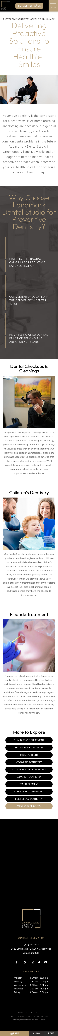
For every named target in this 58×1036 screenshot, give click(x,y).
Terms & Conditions (41, 1016)
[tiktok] (39, 962)
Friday (17, 992)
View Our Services (29, 806)
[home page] (5, 6)
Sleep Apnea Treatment (29, 792)
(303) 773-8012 (31, 945)
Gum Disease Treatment (29, 740)
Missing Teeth (29, 755)
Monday (18, 978)
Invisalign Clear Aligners (29, 770)
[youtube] (45, 962)
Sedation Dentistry (29, 777)
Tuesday (18, 981)
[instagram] (33, 962)
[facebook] (16, 962)
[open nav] (53, 5)
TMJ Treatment (29, 784)
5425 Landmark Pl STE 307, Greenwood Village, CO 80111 (31, 951)
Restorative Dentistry (29, 748)
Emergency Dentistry (29, 799)
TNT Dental (41, 1019)
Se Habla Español (29, 6)
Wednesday (20, 985)
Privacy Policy (25, 1016)
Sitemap (13, 1016)
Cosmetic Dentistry (29, 762)
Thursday (18, 989)
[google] (25, 962)
